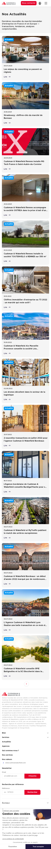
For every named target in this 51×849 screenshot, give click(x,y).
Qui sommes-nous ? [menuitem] (10, 750)
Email (4, 772)
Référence (6, 788)
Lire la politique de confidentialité (13, 839)
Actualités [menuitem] (6, 742)
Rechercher (32, 792)
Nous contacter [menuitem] (28, 3)
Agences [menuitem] (5, 746)
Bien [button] (4, 733)
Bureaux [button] (6, 803)
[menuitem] (40, 3)
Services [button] (5, 737)
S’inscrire (32, 776)
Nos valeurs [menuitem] (7, 759)
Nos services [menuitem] (7, 755)
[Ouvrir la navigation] (46, 3)
